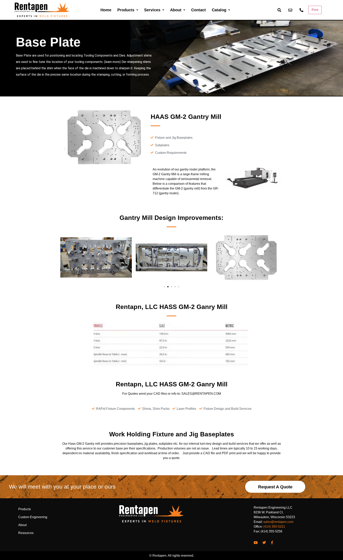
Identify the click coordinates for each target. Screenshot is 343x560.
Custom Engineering (32, 517)
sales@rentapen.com (278, 521)
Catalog (219, 10)
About (175, 10)
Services (152, 10)
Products (125, 10)
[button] (83, 148)
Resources (26, 533)
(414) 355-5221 (274, 526)
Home (105, 10)
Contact (198, 10)
